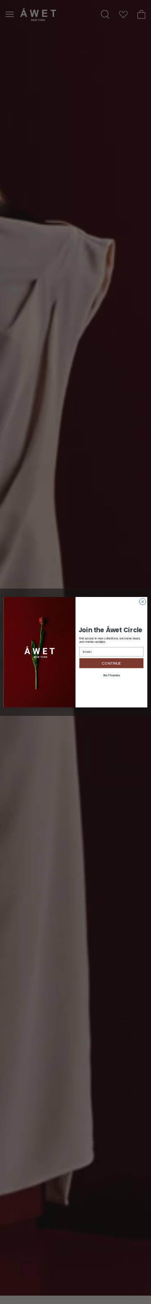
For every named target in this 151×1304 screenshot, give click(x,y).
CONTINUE (111, 662)
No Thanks (111, 675)
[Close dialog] (142, 601)
